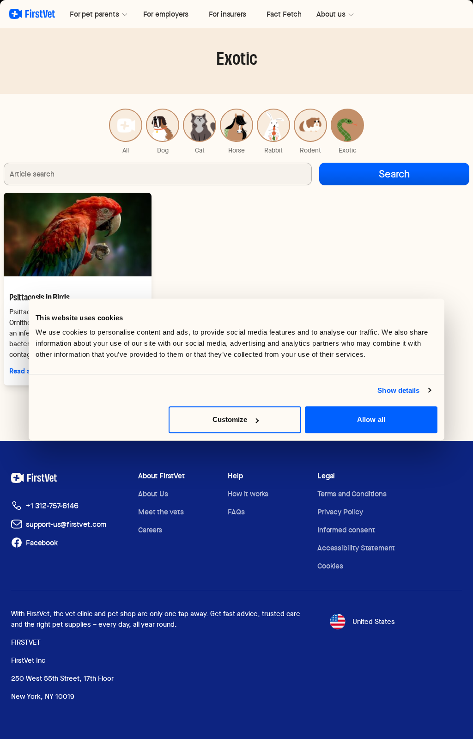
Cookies (330, 566)
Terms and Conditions (352, 494)
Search (394, 174)
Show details (398, 390)
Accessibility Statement (356, 548)
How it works (248, 494)
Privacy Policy (340, 512)
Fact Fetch (284, 14)
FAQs (236, 512)
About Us (153, 494)
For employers (165, 14)
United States (373, 621)
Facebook (42, 543)
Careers (150, 530)
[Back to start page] (32, 13)
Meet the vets (161, 512)
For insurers (227, 14)
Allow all (371, 419)
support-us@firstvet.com (66, 524)
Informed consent (346, 530)
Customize (230, 419)
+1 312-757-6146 (52, 506)
